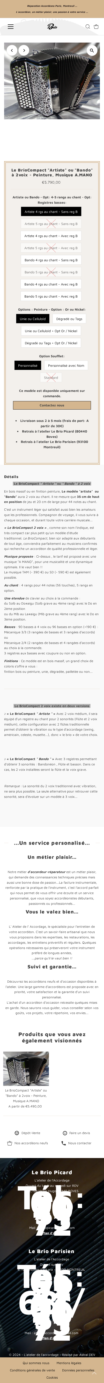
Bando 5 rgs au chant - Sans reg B (51, 272)
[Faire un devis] (65, 1134)
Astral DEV (87, 1355)
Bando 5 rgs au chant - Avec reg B (51, 296)
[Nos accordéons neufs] (9, 1144)
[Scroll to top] (94, 1373)
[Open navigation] (17, 27)
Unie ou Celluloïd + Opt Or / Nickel (51, 331)
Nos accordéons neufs (31, 1143)
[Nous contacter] (63, 1144)
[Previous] (12, 50)
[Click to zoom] (92, 50)
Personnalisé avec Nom (66, 365)
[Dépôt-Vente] (17, 1134)
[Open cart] (96, 26)
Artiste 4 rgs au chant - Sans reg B (51, 211)
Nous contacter (79, 1143)
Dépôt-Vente (31, 1133)
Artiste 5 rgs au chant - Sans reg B (51, 224)
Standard (51, 377)
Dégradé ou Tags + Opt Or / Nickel (51, 343)
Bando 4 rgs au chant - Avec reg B (51, 284)
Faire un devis (79, 1133)
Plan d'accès (52, 1233)
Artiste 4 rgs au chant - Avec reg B (51, 236)
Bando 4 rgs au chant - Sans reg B (51, 260)
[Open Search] (88, 26)
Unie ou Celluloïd (33, 319)
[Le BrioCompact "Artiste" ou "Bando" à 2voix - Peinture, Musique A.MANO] (26, 1069)
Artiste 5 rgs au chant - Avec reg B (51, 248)
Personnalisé (27, 365)
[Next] (23, 50)
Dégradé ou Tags (69, 319)
